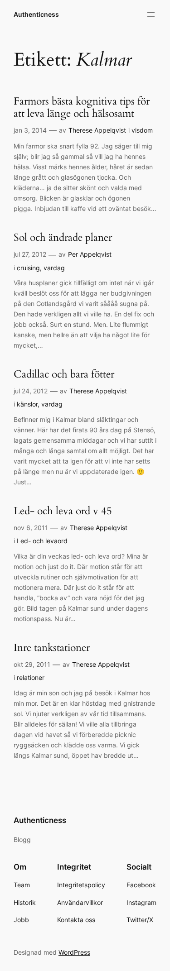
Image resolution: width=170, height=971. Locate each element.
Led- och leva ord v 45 (63, 511)
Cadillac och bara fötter (64, 374)
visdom (142, 130)
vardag (54, 268)
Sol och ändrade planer (63, 238)
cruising (28, 268)
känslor (27, 404)
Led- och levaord (42, 541)
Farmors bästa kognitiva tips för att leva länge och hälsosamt (82, 108)
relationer (30, 677)
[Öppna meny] (151, 14)
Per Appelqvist (90, 254)
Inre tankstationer (52, 648)
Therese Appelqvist (97, 130)
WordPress (74, 952)
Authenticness (36, 14)
